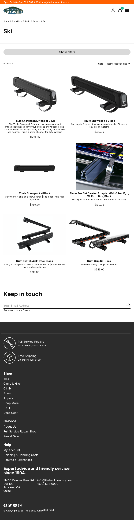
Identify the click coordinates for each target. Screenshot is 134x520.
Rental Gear (11, 436)
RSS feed (48, 510)
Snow (7, 393)
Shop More (11, 403)
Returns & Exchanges (17, 460)
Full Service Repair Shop (19, 431)
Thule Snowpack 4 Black (34, 193)
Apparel (8, 398)
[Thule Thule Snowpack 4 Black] (34, 166)
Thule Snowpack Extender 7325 (34, 120)
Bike (6, 378)
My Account (11, 450)
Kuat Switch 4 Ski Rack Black (34, 261)
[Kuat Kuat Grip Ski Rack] (99, 234)
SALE (7, 408)
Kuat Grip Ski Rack (99, 261)
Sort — (102, 63)
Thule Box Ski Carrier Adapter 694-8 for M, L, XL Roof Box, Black (99, 195)
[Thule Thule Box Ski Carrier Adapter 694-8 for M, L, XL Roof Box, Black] (99, 166)
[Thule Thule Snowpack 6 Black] (99, 94)
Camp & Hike (12, 383)
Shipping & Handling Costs (20, 455)
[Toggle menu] (127, 10)
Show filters (67, 52)
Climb (7, 388)
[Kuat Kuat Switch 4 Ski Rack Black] (34, 234)
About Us (9, 426)
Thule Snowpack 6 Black (99, 120)
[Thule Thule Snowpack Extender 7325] (34, 94)
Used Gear (10, 413)
